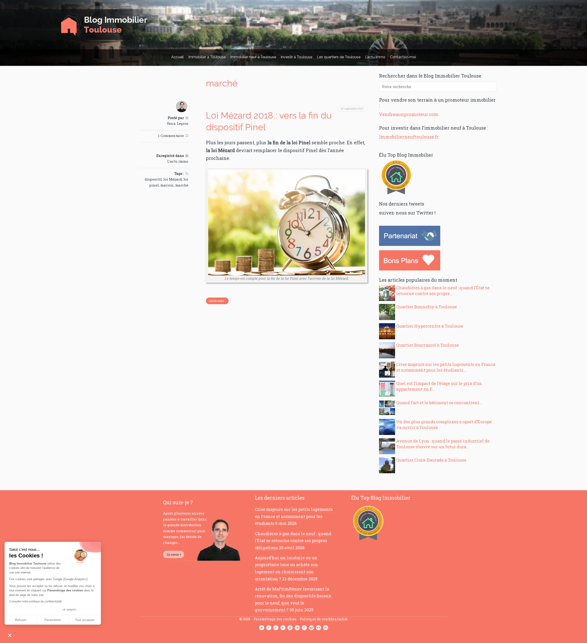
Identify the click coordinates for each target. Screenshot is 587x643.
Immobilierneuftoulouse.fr (409, 137)
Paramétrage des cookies (275, 619)
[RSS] (325, 627)
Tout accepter (85, 620)
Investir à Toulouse (296, 57)
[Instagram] (311, 627)
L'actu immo (177, 161)
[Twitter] (261, 627)
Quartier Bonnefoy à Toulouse (426, 306)
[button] (9, 635)
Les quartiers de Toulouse (338, 57)
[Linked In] (282, 627)
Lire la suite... (217, 301)
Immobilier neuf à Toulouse (253, 57)
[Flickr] (318, 627)
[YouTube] (297, 627)
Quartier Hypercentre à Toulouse (429, 326)
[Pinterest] (304, 627)
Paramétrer (52, 620)
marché (181, 185)
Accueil (177, 57)
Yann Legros (177, 123)
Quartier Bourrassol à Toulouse (427, 345)
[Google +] (275, 627)
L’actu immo (375, 57)
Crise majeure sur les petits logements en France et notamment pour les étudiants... (446, 367)
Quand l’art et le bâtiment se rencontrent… (439, 402)
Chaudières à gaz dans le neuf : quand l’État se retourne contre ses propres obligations (293, 540)
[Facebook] (268, 627)
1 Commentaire (171, 135)
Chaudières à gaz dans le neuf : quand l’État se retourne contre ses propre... (443, 290)
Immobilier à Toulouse (207, 57)
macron (167, 185)
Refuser (20, 620)
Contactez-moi (403, 57)
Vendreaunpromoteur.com (408, 114)
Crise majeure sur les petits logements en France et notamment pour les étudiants (294, 516)
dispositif (153, 179)
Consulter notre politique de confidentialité (35, 601)
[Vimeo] (290, 627)
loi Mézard (172, 179)
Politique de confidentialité (324, 619)
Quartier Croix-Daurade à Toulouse (431, 460)
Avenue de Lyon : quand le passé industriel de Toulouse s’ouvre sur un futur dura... (443, 443)
